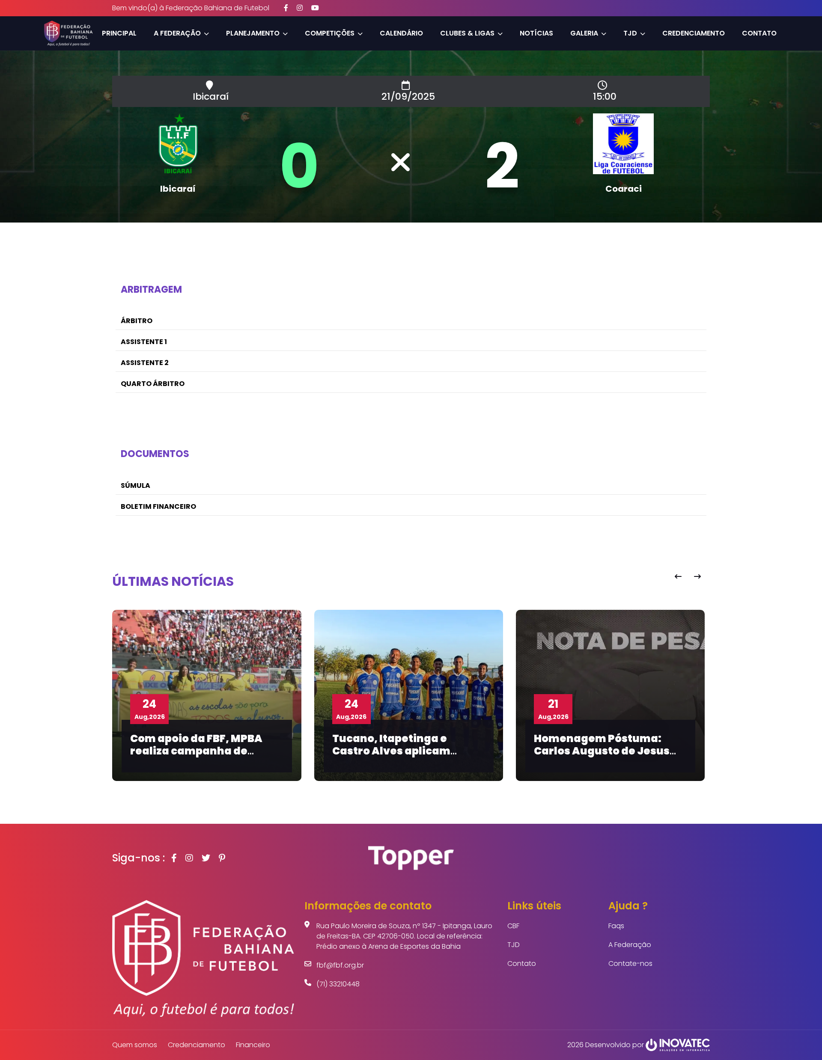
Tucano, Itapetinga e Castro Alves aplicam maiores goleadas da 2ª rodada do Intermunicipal (403, 756)
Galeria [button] (584, 33)
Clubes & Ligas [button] (467, 33)
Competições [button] (329, 33)
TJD (513, 945)
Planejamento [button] (253, 33)
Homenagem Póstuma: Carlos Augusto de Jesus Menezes (602, 750)
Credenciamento (693, 33)
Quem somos (134, 1045)
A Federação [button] (177, 33)
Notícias (536, 33)
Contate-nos (630, 963)
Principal (119, 33)
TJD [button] (630, 33)
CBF (513, 926)
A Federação (629, 945)
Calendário (401, 33)
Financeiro (253, 1045)
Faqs (616, 926)
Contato (759, 33)
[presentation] (677, 576)
